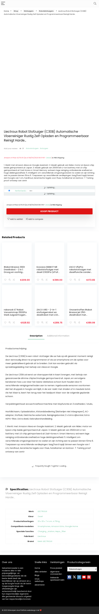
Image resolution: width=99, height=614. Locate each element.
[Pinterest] (89, 577)
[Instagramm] (79, 577)
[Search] (95, 3)
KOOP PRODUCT (49, 211)
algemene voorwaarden (56, 572)
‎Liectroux (42, 536)
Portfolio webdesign (28, 610)
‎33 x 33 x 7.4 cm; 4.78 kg (49, 521)
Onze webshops (39, 580)
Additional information (58, 335)
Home (6, 11)
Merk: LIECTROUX (45, 541)
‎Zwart (40, 516)
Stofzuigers (28, 11)
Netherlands (20, 190)
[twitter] (74, 577)
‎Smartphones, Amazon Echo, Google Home (58, 526)
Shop (16, 11)
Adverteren (40, 585)
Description (36, 335)
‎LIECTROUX (42, 511)
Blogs (37, 575)
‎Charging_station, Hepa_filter (52, 531)
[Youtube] (84, 577)
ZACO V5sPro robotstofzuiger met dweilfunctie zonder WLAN (80, 270)
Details (48, 158)
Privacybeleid (56, 568)
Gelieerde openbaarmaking (58, 578)
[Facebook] (69, 577)
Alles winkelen (41, 571)
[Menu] (3, 3)
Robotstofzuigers (46, 11)
